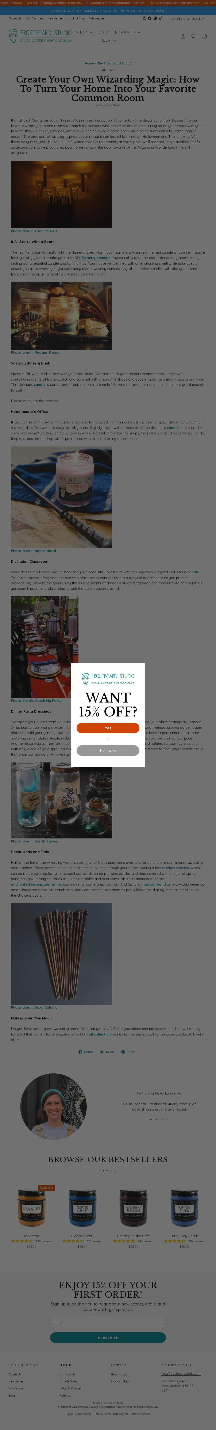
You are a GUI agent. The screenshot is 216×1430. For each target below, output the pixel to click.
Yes (108, 728)
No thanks (108, 750)
